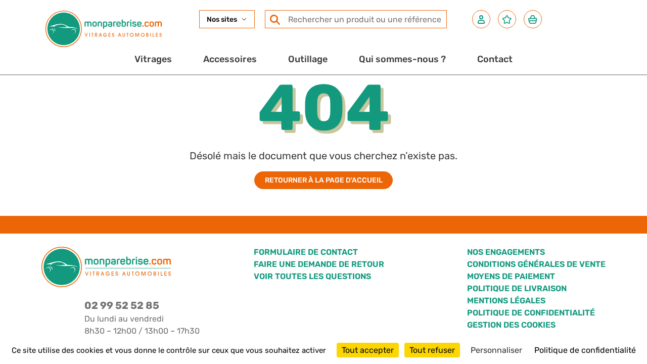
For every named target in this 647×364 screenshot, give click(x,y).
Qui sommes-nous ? (402, 59)
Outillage (308, 59)
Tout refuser (432, 350)
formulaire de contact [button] (306, 252)
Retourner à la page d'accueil (324, 180)
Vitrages (153, 59)
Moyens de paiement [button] (511, 276)
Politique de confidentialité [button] (531, 312)
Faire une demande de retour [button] (319, 264)
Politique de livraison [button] (517, 288)
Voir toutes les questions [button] (312, 276)
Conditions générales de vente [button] (536, 264)
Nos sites (222, 19)
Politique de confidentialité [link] (585, 350)
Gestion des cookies (511, 325)
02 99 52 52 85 (121, 305)
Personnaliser (496, 350)
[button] (481, 19)
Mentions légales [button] (506, 300)
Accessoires (230, 59)
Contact (495, 59)
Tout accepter (368, 350)
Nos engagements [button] (506, 252)
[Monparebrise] (103, 29)
